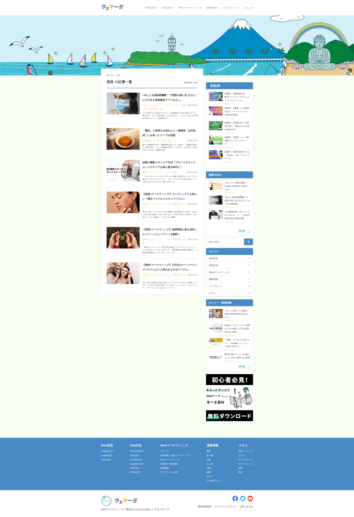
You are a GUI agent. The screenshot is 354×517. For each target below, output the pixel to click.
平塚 (209, 468)
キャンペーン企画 (168, 472)
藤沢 (169, 140)
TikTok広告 (135, 472)
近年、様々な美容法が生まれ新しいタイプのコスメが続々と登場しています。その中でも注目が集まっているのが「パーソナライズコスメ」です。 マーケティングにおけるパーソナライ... (169, 285)
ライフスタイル (172, 105)
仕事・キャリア (245, 451)
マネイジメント (245, 464)
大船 (209, 459)
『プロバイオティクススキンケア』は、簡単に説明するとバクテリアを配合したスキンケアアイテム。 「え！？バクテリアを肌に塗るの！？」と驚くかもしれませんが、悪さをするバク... (169, 179)
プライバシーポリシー (225, 506)
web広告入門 (107, 451)
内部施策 (164, 468)
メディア (164, 451)
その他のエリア (214, 480)
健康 (183, 105)
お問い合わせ (246, 506)
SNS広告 (134, 455)
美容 (161, 109)
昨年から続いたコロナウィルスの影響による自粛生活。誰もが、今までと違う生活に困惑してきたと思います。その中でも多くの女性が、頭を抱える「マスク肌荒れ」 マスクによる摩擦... (169, 214)
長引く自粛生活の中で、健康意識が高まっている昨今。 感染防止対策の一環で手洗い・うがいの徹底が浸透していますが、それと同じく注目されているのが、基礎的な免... (169, 147)
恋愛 (144, 109)
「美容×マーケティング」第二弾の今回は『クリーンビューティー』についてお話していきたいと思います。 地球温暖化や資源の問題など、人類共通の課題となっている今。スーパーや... (169, 249)
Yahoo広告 (106, 459)
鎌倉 (209, 472)
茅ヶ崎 (210, 455)
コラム (167, 172)
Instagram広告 (137, 464)
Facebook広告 (137, 451)
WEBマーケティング (152, 172)
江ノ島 (156, 140)
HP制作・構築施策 (169, 464)
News (145, 105)
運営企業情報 (204, 506)
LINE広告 (134, 468)
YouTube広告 (136, 459)
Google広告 (106, 455)
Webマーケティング (169, 459)
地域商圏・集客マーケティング (175, 455)
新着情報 (153, 109)
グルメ (210, 476)
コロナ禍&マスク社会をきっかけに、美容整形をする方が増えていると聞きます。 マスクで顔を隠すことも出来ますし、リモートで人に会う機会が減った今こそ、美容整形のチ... (169, 115)
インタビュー (156, 105)
